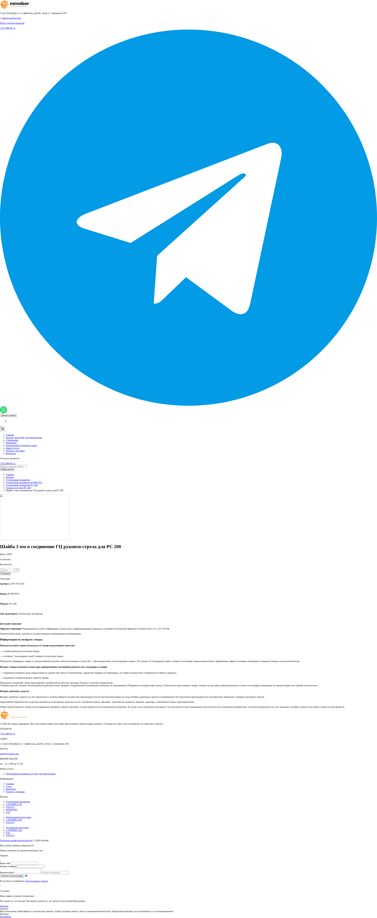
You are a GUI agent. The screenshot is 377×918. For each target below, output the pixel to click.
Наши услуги (12, 448)
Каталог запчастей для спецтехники (24, 437)
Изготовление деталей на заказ (21, 445)
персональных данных (36, 881)
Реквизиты (11, 443)
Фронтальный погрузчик (18, 817)
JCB (8, 812)
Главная (10, 435)
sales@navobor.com (9, 754)
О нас (9, 786)
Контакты (11, 453)
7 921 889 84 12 (7, 28)
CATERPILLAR (14, 804)
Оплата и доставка (15, 451)
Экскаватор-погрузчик (17, 827)
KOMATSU (12, 809)
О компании (12, 440)
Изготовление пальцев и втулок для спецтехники (31, 774)
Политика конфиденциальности (16, 840)
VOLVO (10, 807)
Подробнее (5, 916)
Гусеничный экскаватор (18, 801)
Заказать (4, 906)
